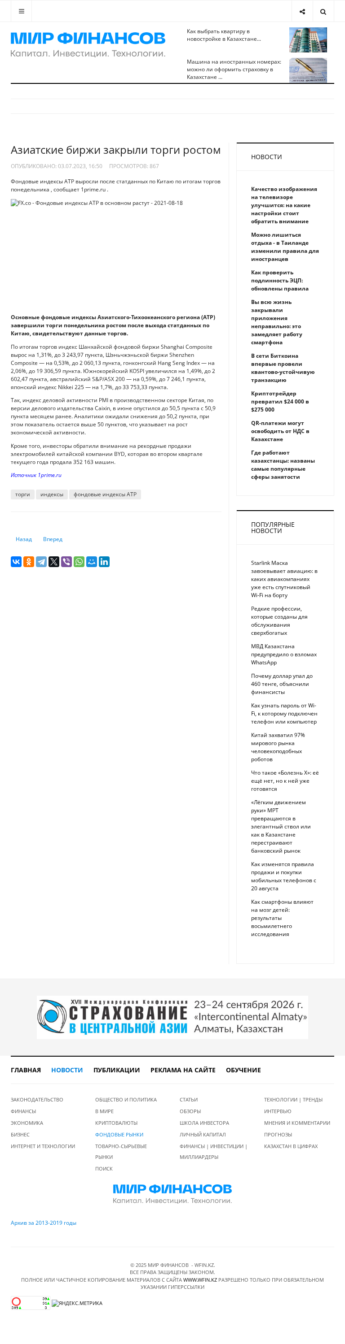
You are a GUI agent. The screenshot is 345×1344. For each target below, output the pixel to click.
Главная (26, 1070)
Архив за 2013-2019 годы (43, 1223)
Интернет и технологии (43, 1146)
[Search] (323, 11)
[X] (54, 561)
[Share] (302, 11)
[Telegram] (41, 561)
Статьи (189, 1099)
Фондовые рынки (119, 1134)
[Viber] (66, 561)
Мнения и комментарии (297, 1122)
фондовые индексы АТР (105, 494)
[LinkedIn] (104, 561)
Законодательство (37, 1099)
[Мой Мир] (91, 561)
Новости (67, 1070)
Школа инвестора (204, 1122)
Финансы (23, 1111)
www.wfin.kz (200, 1279)
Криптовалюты (116, 1122)
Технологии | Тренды (293, 1099)
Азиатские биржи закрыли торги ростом (116, 149)
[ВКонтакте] (16, 561)
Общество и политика (126, 1099)
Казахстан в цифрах (291, 1146)
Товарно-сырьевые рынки (121, 1151)
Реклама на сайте (183, 1070)
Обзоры (190, 1111)
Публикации (116, 1070)
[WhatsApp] (79, 561)
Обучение (243, 1070)
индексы (51, 494)
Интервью (278, 1111)
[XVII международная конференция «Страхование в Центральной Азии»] (172, 1017)
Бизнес (20, 1134)
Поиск (104, 1168)
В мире (104, 1111)
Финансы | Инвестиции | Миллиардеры (214, 1151)
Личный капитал (203, 1134)
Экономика (27, 1122)
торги (22, 494)
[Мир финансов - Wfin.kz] (88, 44)
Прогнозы (278, 1134)
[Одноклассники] (28, 561)
